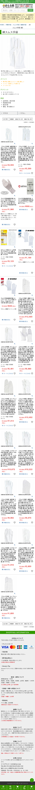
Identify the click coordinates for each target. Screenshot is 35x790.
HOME (2, 25)
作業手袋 (8, 25)
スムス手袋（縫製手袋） (20, 25)
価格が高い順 (28, 119)
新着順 (12, 119)
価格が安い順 (19, 119)
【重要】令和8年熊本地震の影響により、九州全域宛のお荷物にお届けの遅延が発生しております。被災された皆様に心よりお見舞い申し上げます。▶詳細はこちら (17, 18)
